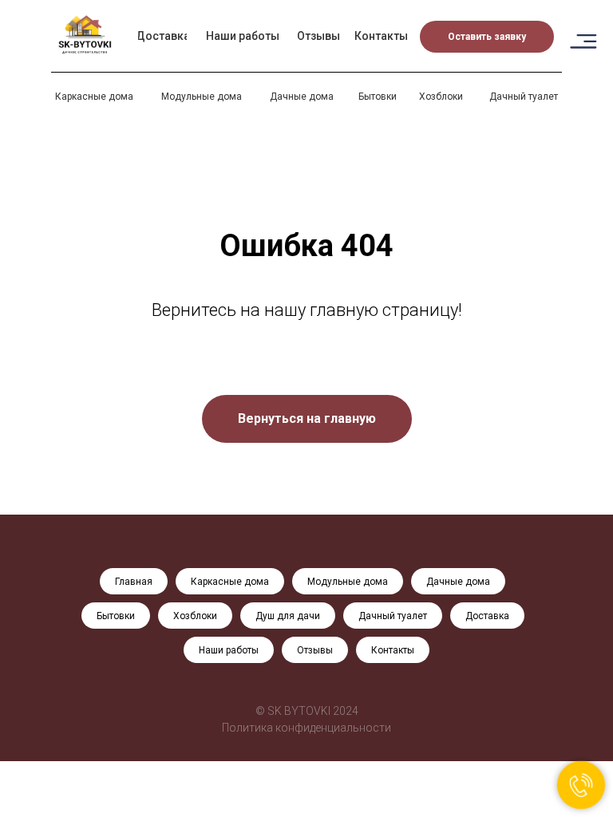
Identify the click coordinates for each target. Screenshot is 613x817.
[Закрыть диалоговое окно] (588, 25)
